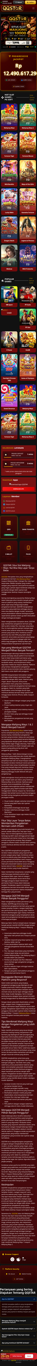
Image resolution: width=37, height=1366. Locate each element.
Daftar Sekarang (17, 1356)
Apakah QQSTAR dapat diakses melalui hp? (17, 1329)
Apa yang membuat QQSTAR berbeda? (15, 1343)
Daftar (31, 2)
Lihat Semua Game (32, 97)
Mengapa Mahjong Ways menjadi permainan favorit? (14, 1321)
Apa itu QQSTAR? (8, 1299)
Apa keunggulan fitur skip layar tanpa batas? (15, 1336)
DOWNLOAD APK (18, 489)
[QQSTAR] (12, 8)
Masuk (19, 2)
